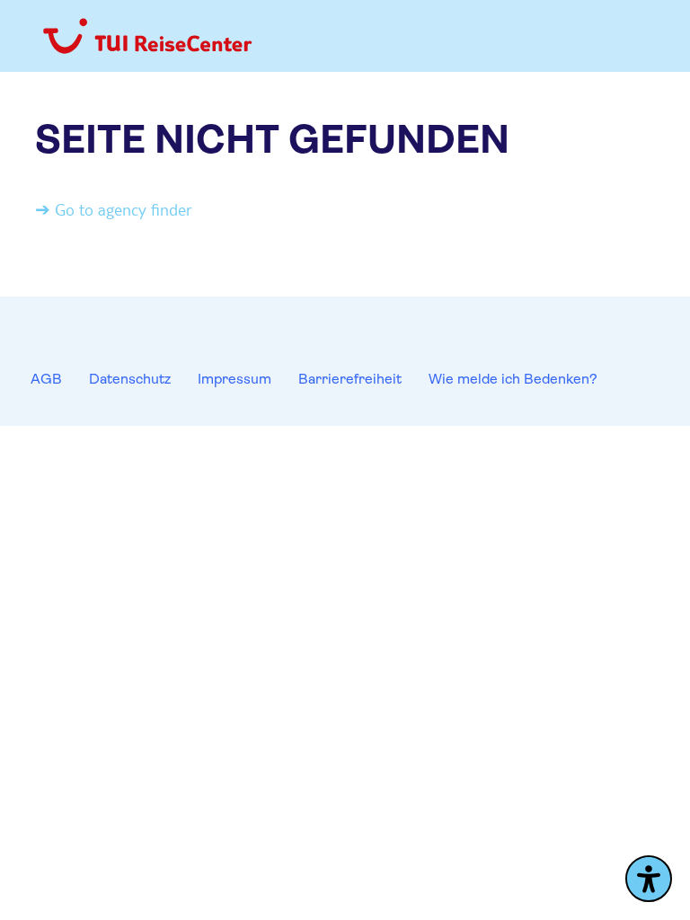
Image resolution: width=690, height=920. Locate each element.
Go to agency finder (123, 209)
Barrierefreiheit (350, 378)
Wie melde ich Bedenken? (513, 378)
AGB (46, 378)
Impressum (234, 378)
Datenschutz (130, 378)
